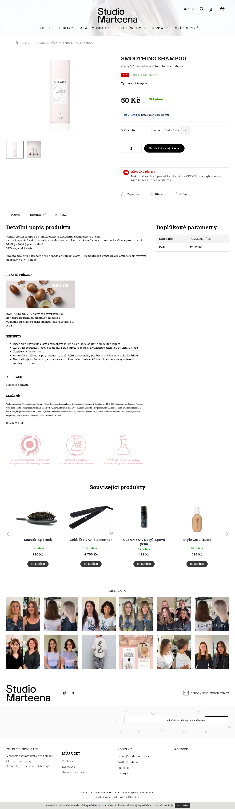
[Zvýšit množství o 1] (138, 149)
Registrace (68, 766)
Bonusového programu (155, 114)
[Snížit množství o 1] (124, 149)
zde (171, 805)
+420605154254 (55, 693)
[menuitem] (43, 29)
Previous (8, 534)
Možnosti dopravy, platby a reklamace (29, 755)
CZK (187, 9)
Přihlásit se (216, 721)
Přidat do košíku (162, 148)
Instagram (72, 693)
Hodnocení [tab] (37, 215)
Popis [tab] (15, 215)
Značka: (144, 74)
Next (228, 534)
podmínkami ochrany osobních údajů (185, 720)
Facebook (64, 693)
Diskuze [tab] (61, 215)
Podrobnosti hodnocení (170, 66)
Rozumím (182, 805)
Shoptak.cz (134, 797)
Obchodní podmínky (18, 761)
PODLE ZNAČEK (200, 238)
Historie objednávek (74, 772)
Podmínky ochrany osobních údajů (27, 766)
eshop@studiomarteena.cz (210, 693)
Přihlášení (68, 761)
